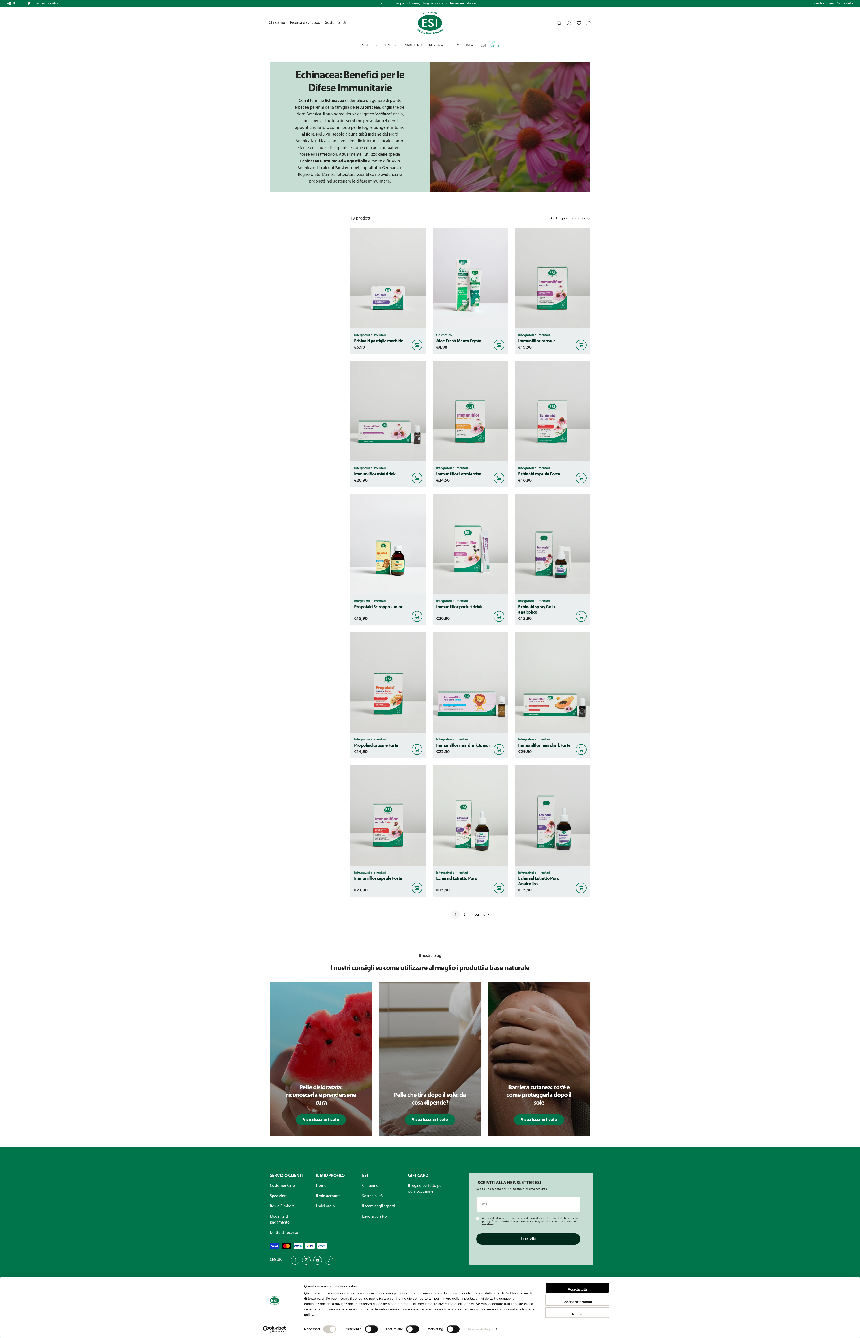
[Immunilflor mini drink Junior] (470, 682)
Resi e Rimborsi (282, 1206)
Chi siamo (370, 1186)
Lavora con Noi (375, 1217)
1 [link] (455, 915)
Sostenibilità (372, 1196)
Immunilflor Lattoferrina (459, 474)
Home (321, 1186)
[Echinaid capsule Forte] (552, 411)
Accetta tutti (577, 1289)
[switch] (371, 1329)
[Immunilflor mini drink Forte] (552, 682)
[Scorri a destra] (490, 4)
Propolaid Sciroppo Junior (378, 607)
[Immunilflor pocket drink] (470, 544)
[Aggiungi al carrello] (417, 345)
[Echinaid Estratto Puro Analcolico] (552, 815)
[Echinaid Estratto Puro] (470, 815)
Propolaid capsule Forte (376, 745)
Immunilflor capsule (537, 341)
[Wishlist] (579, 23)
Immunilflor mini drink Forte (544, 745)
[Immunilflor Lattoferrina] (470, 411)
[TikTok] (329, 1260)
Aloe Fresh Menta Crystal (459, 341)
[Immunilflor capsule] (552, 278)
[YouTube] (317, 1260)
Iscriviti (528, 1239)
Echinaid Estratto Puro (456, 878)
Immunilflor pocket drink (459, 607)
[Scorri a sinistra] (382, 4)
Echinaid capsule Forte (539, 474)
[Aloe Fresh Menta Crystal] (470, 278)
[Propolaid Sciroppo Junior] (388, 544)
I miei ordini (326, 1206)
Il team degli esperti (378, 1206)
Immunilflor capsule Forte (378, 878)
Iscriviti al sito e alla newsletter (436, 3)
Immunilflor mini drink (375, 474)
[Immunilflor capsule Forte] (388, 815)
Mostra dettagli (480, 1329)
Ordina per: (559, 218)
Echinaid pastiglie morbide (378, 341)
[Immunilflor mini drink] (388, 411)
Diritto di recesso (284, 1233)
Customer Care (282, 1186)
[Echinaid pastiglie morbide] (388, 278)
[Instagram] (306, 1260)
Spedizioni (278, 1196)
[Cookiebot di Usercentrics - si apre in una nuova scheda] (274, 1329)
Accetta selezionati (577, 1302)
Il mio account (328, 1196)
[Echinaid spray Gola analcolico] (552, 544)
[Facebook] (295, 1260)
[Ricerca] (559, 23)
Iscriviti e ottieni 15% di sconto (833, 3)
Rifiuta (577, 1314)
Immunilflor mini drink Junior (463, 745)
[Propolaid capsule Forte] (388, 682)
